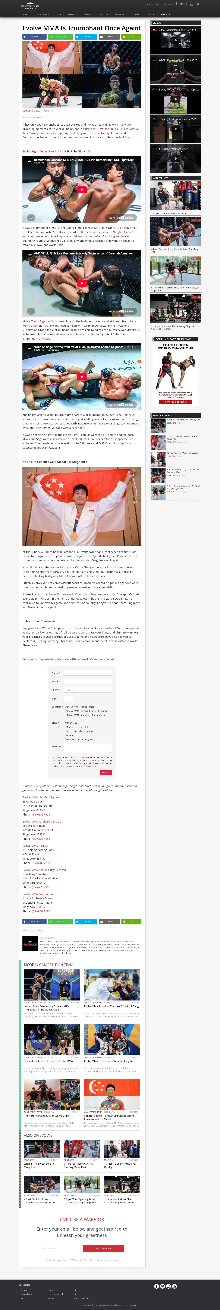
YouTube (192, 4)
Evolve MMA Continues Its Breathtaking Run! (109, 1061)
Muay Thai (42, 14)
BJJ (58, 14)
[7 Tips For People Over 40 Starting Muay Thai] (158, 442)
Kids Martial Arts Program (80, 739)
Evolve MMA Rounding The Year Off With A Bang (111, 1006)
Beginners (29, 1160)
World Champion (81, 1298)
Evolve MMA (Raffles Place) (80, 706)
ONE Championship (56, 1294)
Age (54, 698)
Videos (51, 1298)
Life (150, 14)
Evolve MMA (48, 110)
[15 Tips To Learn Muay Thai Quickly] (175, 196)
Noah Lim (29, 462)
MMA (87, 14)
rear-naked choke (71, 334)
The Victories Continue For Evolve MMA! (46, 1115)
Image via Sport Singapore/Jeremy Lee (101, 1107)
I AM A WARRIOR (103, 1248)
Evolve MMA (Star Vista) (37, 894)
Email (55, 681)
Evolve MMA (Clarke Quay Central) (44, 870)
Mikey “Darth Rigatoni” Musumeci (43, 321)
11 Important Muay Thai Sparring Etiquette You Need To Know (120, 1203)
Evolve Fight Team (34, 151)
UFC (23, 1298)
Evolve (164, 14)
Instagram (186, 4)
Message (56, 746)
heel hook (78, 428)
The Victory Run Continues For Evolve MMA (48, 1061)
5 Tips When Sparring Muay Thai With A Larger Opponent (80, 1201)
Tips (76, 1294)
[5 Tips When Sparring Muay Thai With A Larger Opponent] (175, 270)
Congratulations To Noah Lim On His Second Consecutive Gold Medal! (109, 1117)
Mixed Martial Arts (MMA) (80, 731)
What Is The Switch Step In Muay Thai (183, 420)
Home (25, 14)
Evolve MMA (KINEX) (35, 845)
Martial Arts (26, 1294)
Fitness (102, 14)
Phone (55, 689)
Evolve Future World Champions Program (75, 594)
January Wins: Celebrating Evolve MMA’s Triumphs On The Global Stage (46, 1008)
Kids (137, 14)
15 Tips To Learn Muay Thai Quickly (169, 213)
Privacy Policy (62, 760)
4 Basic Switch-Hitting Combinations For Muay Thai (40, 1201)
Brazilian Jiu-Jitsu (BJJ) (77, 727)
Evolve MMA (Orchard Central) (41, 821)
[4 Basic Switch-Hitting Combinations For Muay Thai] (175, 232)
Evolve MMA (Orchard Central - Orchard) (87, 710)
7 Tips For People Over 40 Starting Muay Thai (78, 1165)
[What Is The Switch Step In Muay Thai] (158, 426)
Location (56, 706)
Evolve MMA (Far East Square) (41, 797)
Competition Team (31, 110)
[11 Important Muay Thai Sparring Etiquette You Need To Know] (175, 309)
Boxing (71, 14)
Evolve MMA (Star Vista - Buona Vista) (86, 715)
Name (55, 673)
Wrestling (120, 14)
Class (54, 722)
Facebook (176, 4)
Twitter (181, 4)
